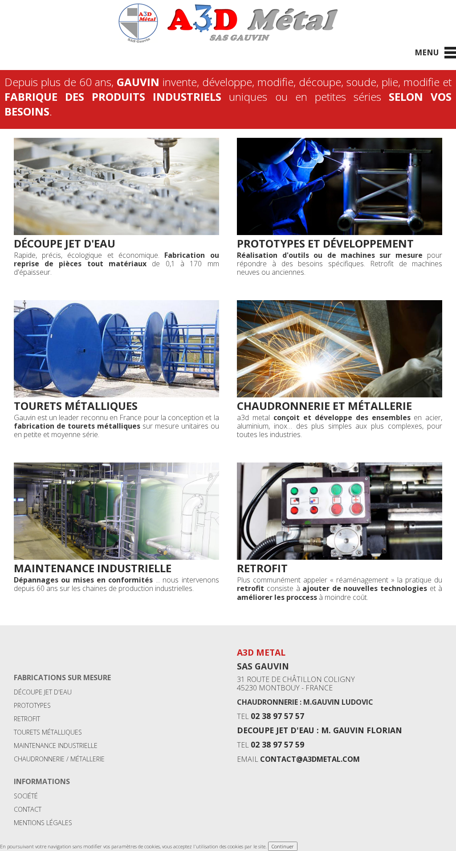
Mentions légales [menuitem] (43, 822)
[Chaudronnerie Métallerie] (339, 395)
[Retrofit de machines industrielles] (339, 557)
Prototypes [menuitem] (32, 705)
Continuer (283, 846)
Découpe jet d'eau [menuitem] (43, 692)
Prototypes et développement (325, 243)
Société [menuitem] (26, 796)
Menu (427, 52)
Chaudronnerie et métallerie (324, 405)
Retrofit (262, 568)
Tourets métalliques (76, 405)
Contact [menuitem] (27, 809)
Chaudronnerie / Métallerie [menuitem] (59, 759)
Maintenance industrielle (92, 568)
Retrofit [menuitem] (27, 719)
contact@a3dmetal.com (310, 759)
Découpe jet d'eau (64, 243)
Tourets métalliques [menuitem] (48, 732)
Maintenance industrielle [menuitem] (56, 745)
